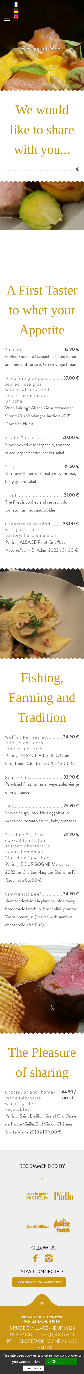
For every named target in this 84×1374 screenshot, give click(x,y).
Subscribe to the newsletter (39, 1282)
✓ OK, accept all (60, 1362)
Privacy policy (56, 1368)
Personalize (33, 1368)
